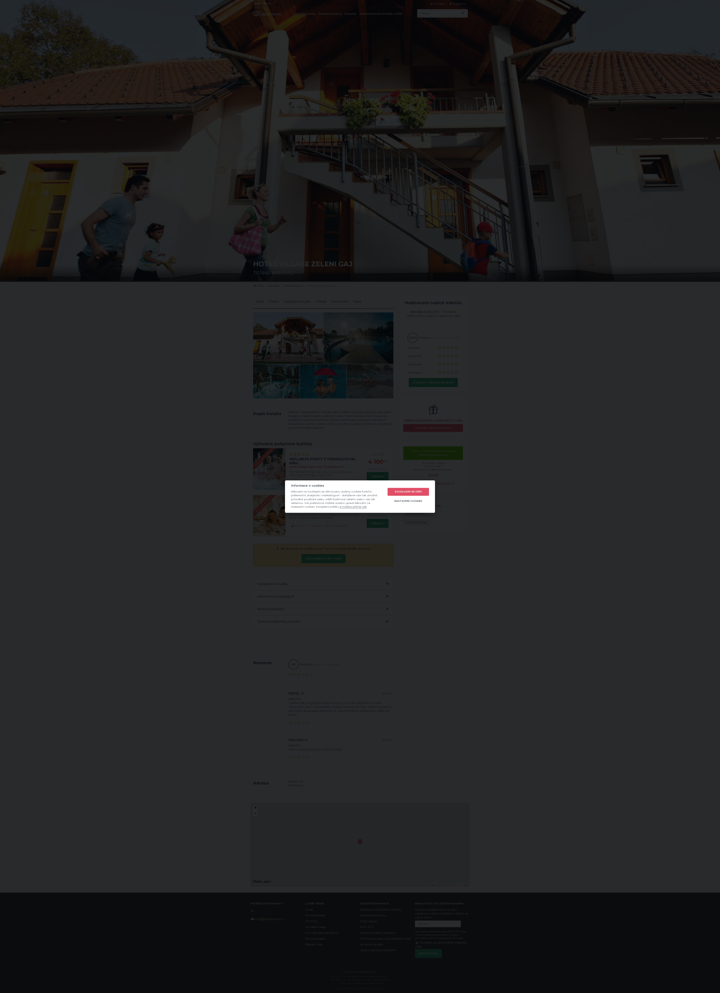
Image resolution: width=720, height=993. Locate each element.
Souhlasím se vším (408, 491)
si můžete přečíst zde (353, 506)
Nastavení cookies (408, 501)
